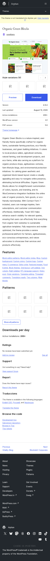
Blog (38, 258)
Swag (30, 495)
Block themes (14, 268)
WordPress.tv (9, 495)
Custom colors (19, 261)
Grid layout (25, 268)
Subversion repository (11, 423)
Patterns (30, 474)
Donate (30, 491)
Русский (16, 402)
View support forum (10, 371)
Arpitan (11, 527)
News (5, 465)
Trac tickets (7, 429)
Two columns (32, 277)
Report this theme (9, 387)
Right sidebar (14, 271)
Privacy (5, 474)
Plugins (29, 470)
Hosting (5, 470)
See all (45, 355)
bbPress (7, 512)
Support (5, 486)
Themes (5, 11)
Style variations (13, 274)
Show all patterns (11, 322)
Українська (28, 402)
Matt (5, 507)
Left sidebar (35, 268)
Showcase (31, 461)
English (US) (7, 402)
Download (36, 97)
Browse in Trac (8, 426)
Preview (13, 97)
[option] (9, 297)
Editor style (23, 265)
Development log (9, 420)
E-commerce (13, 265)
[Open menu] (46, 3)
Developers (7, 491)
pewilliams (11, 34)
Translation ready (19, 277)
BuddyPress (9, 516)
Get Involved (32, 482)
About (5, 461)
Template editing (27, 274)
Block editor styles (28, 258)
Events (29, 486)
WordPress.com (10, 503)
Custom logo (31, 261)
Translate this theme (10, 408)
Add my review (8, 355)
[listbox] (25, 304)
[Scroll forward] (45, 77)
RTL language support (30, 271)
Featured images (35, 265)
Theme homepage (9, 130)
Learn (4, 482)
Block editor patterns (11, 258)
